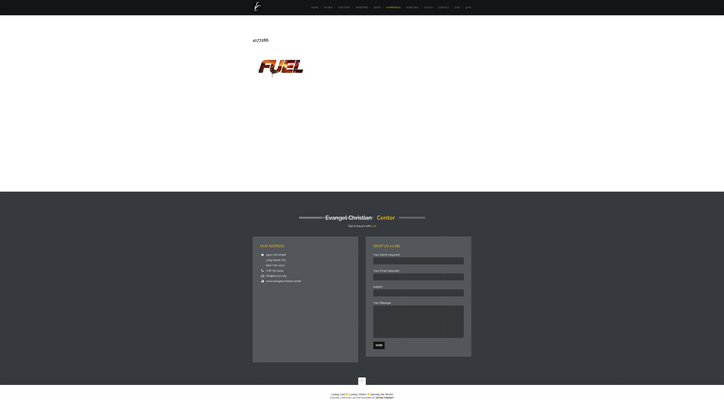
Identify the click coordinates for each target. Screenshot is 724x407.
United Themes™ (384, 398)
